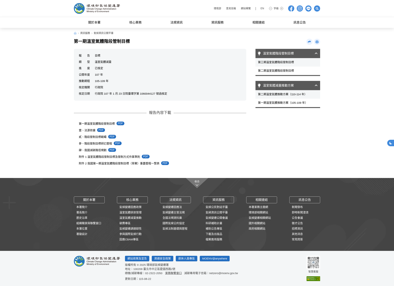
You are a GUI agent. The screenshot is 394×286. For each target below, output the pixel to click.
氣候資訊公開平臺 (103, 33)
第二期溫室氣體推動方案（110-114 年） (282, 94)
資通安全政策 (162, 258)
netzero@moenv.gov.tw (223, 273)
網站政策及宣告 (137, 258)
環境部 (217, 8)
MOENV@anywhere (214, 258)
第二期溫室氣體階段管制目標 (276, 70)
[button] (317, 8)
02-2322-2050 (153, 273)
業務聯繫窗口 (173, 273)
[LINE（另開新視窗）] (308, 8)
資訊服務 (85, 33)
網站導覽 (246, 8)
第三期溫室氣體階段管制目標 (276, 62)
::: (208, 8)
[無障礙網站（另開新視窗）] (313, 278)
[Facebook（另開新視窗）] (291, 8)
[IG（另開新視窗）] (300, 8)
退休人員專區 (186, 258)
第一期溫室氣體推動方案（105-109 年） (283, 102)
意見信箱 (231, 8)
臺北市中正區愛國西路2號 (159, 269)
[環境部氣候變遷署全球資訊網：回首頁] (97, 8)
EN (262, 8)
